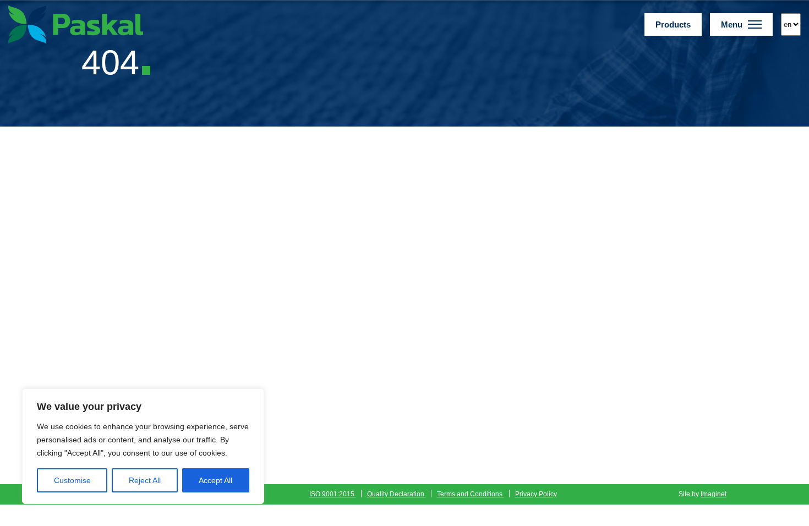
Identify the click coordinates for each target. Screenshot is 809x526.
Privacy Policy (536, 494)
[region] (143, 446)
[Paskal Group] (75, 24)
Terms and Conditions (470, 494)
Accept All (215, 480)
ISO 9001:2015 (332, 494)
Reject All (145, 480)
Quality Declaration (396, 494)
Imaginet (713, 494)
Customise (72, 480)
